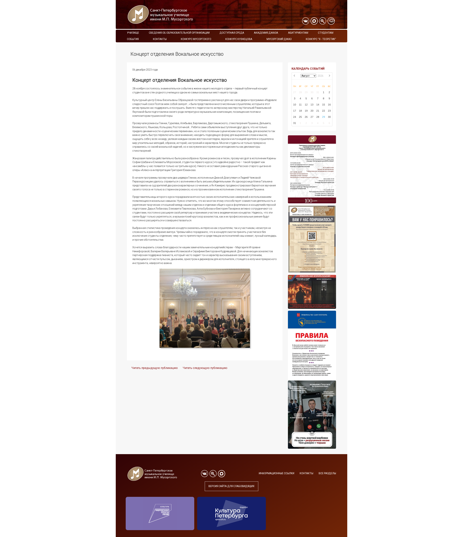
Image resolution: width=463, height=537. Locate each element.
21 (317, 110)
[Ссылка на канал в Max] (314, 21)
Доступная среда (232, 32)
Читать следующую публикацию (205, 368)
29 (306, 92)
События (133, 39)
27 (294, 92)
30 (312, 92)
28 (300, 92)
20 (312, 110)
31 (317, 92)
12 (306, 104)
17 (294, 110)
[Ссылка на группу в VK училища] (305, 21)
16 (329, 104)
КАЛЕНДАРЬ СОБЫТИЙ (308, 68)
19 (306, 110)
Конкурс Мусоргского (196, 39)
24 (294, 116)
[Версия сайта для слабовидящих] (331, 21)
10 (294, 104)
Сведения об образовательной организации (179, 32)
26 (306, 116)
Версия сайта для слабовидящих (231, 486)
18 (300, 110)
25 (300, 116)
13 (312, 104)
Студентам (325, 32)
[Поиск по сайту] (322, 21)
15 (323, 104)
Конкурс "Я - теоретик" (321, 39)
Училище (133, 32)
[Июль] (295, 76)
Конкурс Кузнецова (238, 39)
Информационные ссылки (276, 473)
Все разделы (327, 473)
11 (300, 104)
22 (323, 110)
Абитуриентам (298, 32)
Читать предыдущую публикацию (154, 368)
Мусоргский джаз (279, 39)
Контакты (160, 39)
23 (329, 110)
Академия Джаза (266, 32)
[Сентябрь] (329, 76)
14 (317, 104)
